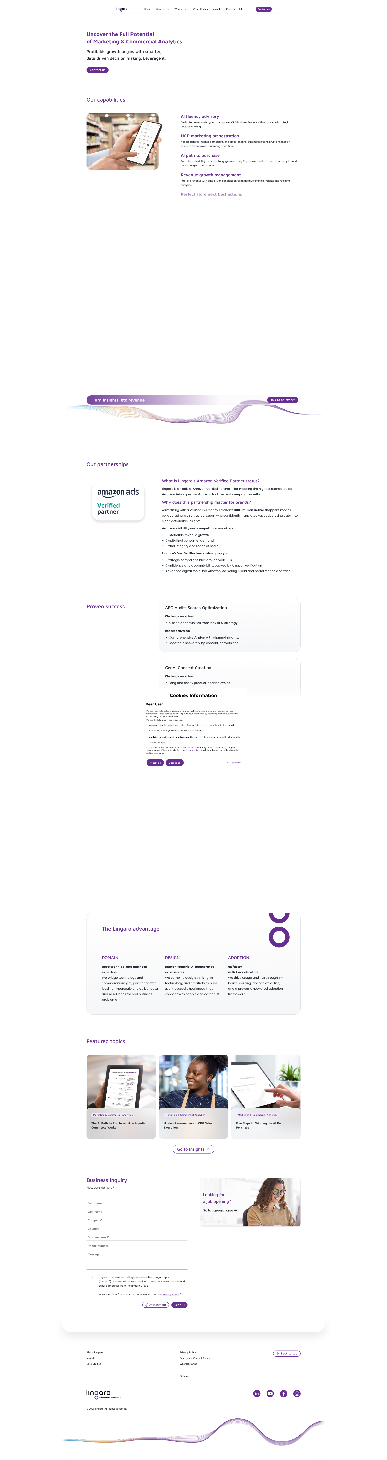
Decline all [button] (174, 762)
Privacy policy (193, 750)
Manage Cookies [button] (234, 762)
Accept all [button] (155, 762)
